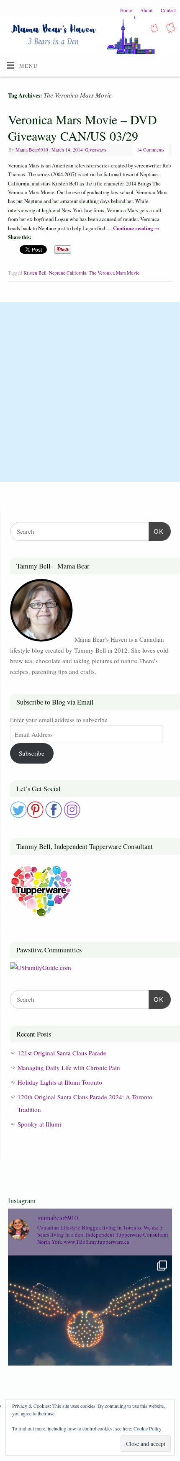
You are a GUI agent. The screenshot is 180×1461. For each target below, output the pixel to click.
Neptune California (67, 273)
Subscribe (31, 753)
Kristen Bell (34, 273)
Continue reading (136, 228)
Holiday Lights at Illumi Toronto (60, 1082)
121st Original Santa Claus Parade (62, 1053)
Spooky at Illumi (39, 1124)
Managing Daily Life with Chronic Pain (69, 1067)
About (146, 10)
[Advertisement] (90, 392)
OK (156, 531)
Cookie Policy (148, 1428)
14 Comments (150, 150)
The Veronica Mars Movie (114, 273)
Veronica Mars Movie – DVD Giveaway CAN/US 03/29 (82, 127)
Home (126, 10)
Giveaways (95, 150)
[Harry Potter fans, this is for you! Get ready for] (90, 1337)
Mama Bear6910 (31, 150)
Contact (168, 10)
